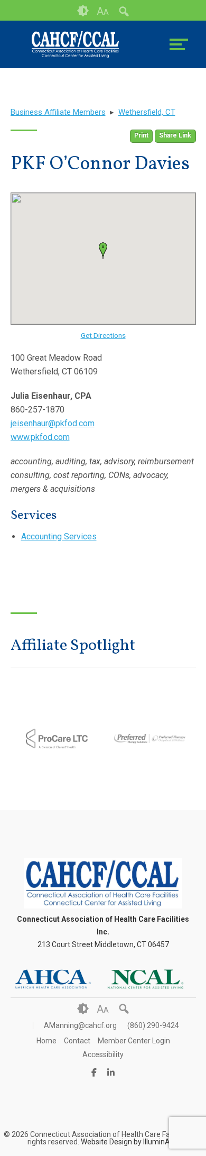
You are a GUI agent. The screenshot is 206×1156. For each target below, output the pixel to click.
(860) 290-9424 (153, 1025)
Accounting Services (59, 536)
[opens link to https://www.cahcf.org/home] (103, 906)
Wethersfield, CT (146, 112)
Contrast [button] (83, 11)
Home (46, 1040)
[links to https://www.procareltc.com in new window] (57, 763)
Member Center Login (134, 1040)
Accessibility (103, 1054)
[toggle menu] (179, 44)
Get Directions (103, 335)
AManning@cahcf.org (80, 1025)
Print (141, 135)
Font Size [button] (103, 11)
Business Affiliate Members (58, 112)
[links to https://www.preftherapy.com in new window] (150, 771)
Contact (77, 1040)
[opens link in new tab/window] (53, 979)
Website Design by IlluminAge (130, 1141)
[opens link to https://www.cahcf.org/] (75, 44)
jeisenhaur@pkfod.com (53, 423)
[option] (57, 738)
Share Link (175, 135)
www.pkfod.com (40, 437)
